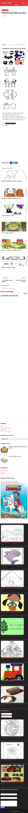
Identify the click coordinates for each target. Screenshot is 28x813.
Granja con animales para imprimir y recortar (11, 250)
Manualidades (4, 470)
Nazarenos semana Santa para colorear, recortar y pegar (14, 588)
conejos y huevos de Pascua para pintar (11, 737)
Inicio (2, 426)
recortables (13, 123)
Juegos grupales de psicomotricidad (10, 565)
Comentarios (5, 716)
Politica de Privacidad (6, 431)
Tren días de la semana (6, 681)
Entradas (4, 714)
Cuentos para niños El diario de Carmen (11, 612)
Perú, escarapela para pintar (8, 759)
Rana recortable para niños (7, 232)
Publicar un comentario (8, 288)
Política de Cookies (5, 428)
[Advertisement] (14, 30)
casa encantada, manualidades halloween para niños (13, 783)
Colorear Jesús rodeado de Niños (9, 658)
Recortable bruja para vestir (8, 215)
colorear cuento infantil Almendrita (10, 542)
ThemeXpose (16, 811)
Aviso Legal (3, 429)
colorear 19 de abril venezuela (15, 456)
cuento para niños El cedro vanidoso (10, 635)
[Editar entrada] (5, 125)
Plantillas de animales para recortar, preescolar (12, 181)
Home (16, 4)
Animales (3, 473)
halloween (5, 10)
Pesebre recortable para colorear (8, 267)
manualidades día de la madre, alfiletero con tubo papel (14, 704)
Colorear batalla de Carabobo (9, 482)
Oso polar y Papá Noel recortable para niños (11, 198)
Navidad (3, 472)
